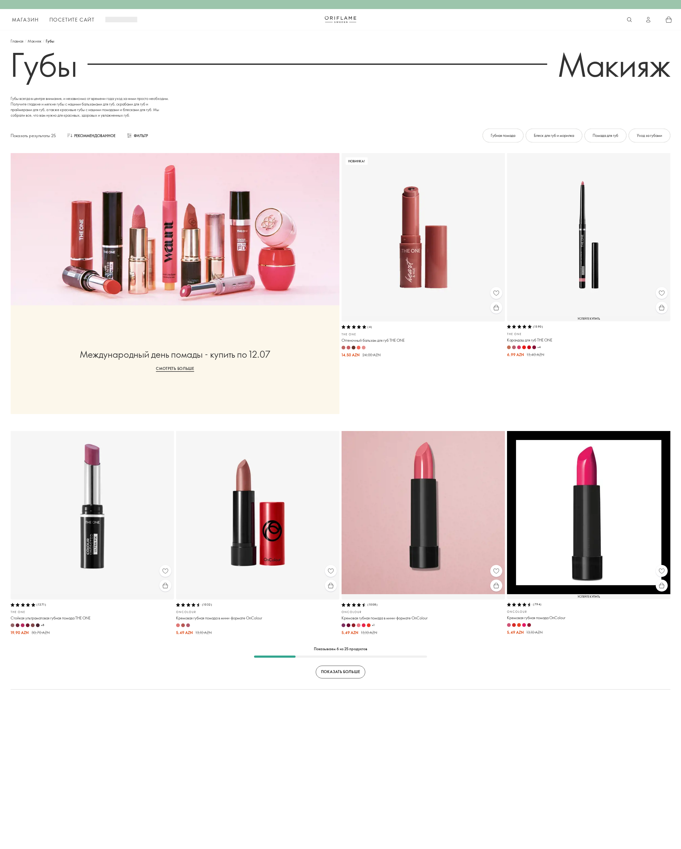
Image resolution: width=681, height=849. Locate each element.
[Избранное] (496, 293)
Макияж (34, 41)
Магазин (25, 19)
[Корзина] (668, 19)
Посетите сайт (72, 19)
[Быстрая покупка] (496, 308)
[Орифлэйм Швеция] (340, 19)
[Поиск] (629, 20)
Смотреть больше (175, 368)
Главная (17, 41)
